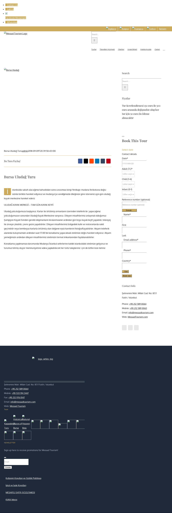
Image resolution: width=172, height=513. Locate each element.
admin (25, 151)
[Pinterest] (108, 161)
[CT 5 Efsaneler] (53, 425)
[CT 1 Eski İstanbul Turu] (8, 436)
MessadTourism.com (138, 317)
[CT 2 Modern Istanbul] (26, 436)
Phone (127, 250)
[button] (164, 49)
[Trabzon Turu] (62, 427)
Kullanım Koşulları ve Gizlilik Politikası (23, 478)
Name (127, 214)
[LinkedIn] (97, 161)
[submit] (123, 136)
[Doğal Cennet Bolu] (26, 423)
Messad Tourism (18, 406)
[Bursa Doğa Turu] (71, 425)
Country (126, 260)
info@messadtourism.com (140, 312)
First (124, 225)
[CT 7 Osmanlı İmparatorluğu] (35, 425)
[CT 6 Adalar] (44, 425)
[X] (86, 161)
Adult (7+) (127, 169)
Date (125, 158)
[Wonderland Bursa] (80, 425)
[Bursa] (17, 436)
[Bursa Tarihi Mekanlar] (17, 423)
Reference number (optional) (136, 199)
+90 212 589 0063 (138, 308)
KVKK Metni (11, 499)
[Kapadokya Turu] (8, 425)
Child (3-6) (127, 179)
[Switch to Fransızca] (137, 28)
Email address (131, 239)
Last (124, 235)
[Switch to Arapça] (124, 28)
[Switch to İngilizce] (111, 28)
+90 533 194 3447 (20, 393)
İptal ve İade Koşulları (16, 485)
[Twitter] (130, 327)
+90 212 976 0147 (16, 397)
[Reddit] (91, 161)
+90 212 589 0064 (137, 304)
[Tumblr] (103, 161)
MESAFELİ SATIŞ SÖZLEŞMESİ (20, 492)
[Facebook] (80, 161)
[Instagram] (136, 327)
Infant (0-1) (127, 189)
